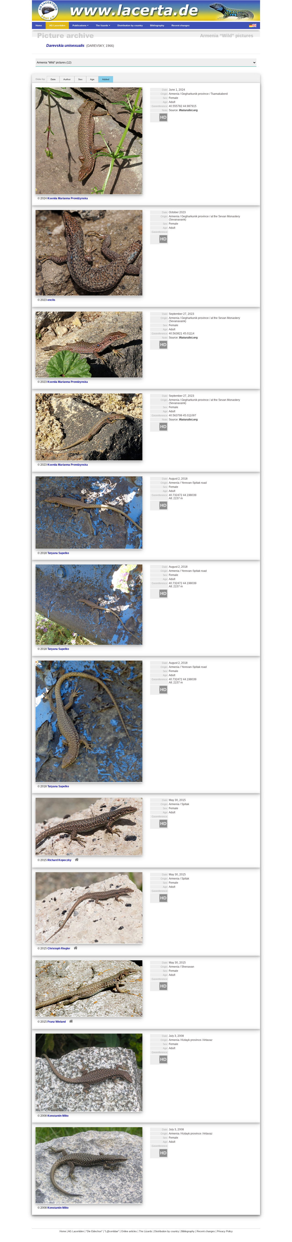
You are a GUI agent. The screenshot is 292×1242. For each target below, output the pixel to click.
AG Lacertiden (76, 1231)
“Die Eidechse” (94, 1231)
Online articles (129, 1231)
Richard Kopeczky (59, 860)
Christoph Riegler (58, 948)
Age (92, 79)
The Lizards (145, 1231)
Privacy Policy (225, 1231)
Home (63, 1231)
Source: (183, 110)
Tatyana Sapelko (58, 553)
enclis (51, 300)
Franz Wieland (56, 1021)
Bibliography (188, 1231)
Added (105, 79)
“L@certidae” (111, 1231)
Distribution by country (166, 1231)
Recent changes (206, 1231)
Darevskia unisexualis (65, 45)
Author (66, 79)
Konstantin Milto (57, 1115)
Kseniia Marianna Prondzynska (67, 198)
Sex (80, 79)
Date (53, 79)
